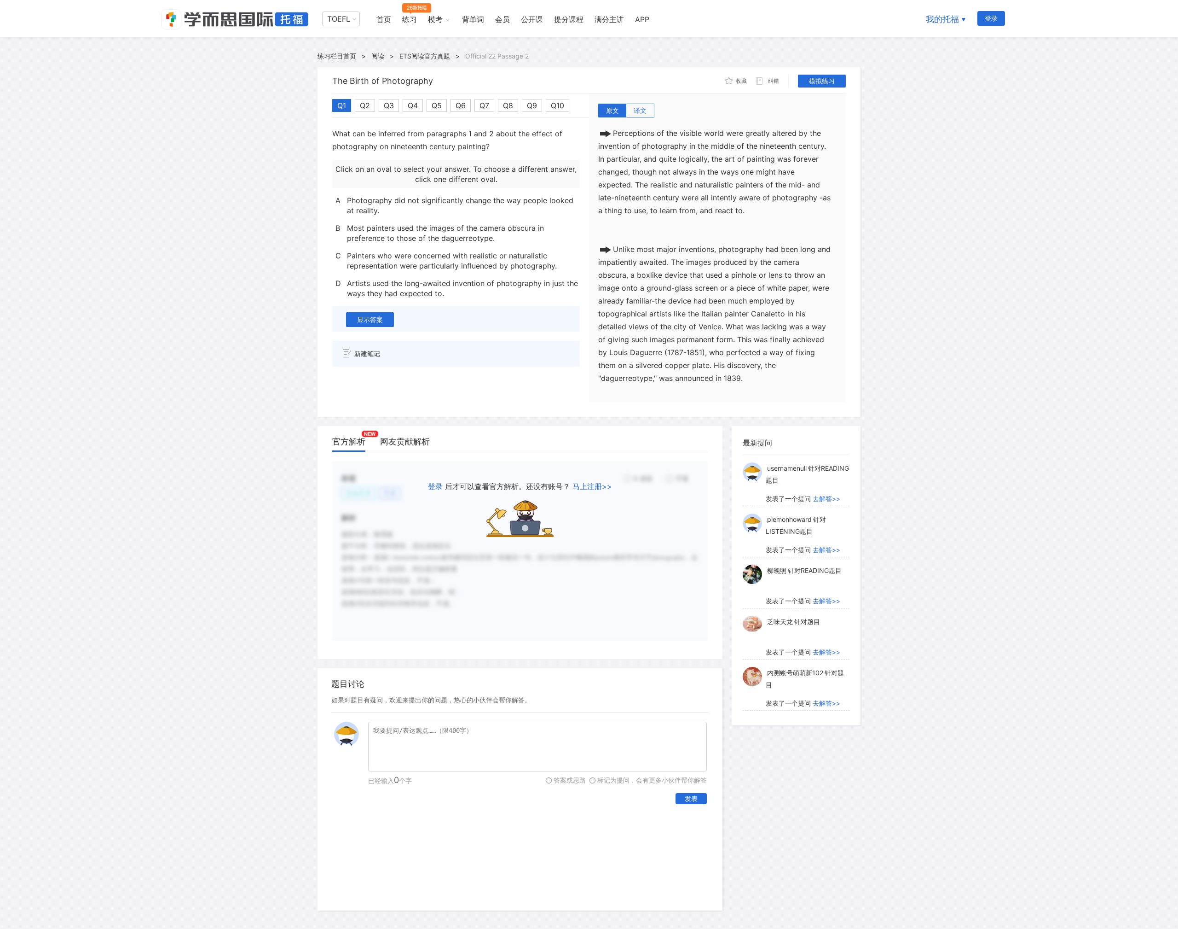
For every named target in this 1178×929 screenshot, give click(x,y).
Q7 (484, 105)
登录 (991, 18)
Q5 (437, 105)
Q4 (413, 105)
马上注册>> (592, 486)
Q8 (508, 105)
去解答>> (826, 498)
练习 (409, 19)
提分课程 (568, 19)
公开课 (532, 19)
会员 (502, 19)
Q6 (461, 105)
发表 (691, 798)
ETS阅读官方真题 (424, 56)
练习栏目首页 (337, 56)
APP (642, 19)
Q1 (341, 105)
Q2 (365, 105)
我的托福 (942, 19)
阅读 (377, 56)
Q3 (389, 105)
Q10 (557, 105)
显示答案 (370, 319)
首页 (383, 19)
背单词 (473, 19)
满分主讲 (609, 19)
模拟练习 (822, 81)
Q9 (532, 105)
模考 (435, 19)
